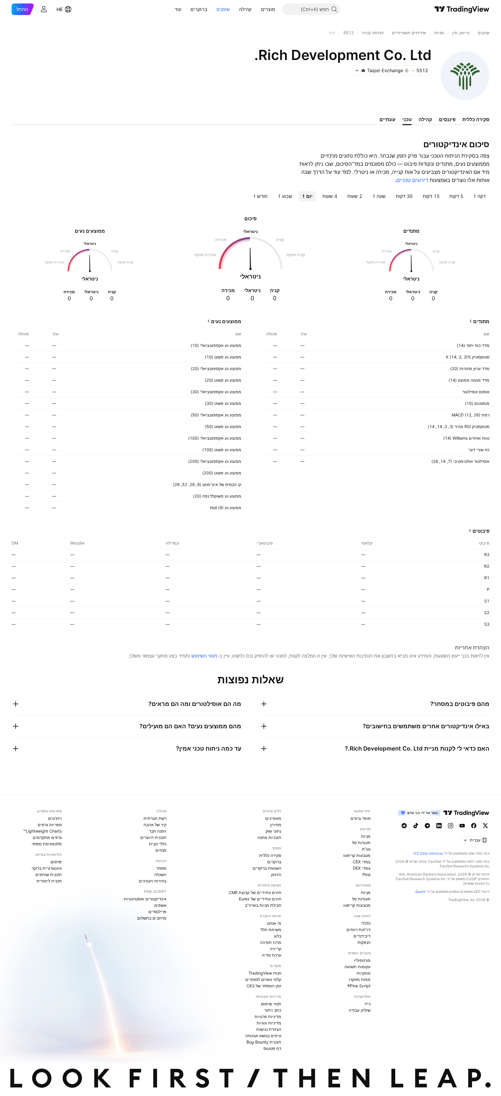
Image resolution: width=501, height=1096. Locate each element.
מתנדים (481, 321)
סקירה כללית (270, 855)
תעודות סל (361, 842)
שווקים (223, 9)
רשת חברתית (155, 818)
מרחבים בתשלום (151, 917)
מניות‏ (366, 836)
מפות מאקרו (360, 979)
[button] (256, 9)
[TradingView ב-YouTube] (462, 826)
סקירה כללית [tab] (475, 119)
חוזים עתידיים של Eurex (260, 898)
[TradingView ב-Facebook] (474, 826)
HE (60, 9)
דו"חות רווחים (358, 929)
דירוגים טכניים (412, 180)
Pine (366, 874)
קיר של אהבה (155, 824)
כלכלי (366, 923)
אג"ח (366, 848)
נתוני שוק (273, 831)
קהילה (245, 9)
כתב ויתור (272, 1010)
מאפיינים (273, 818)
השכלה (160, 874)
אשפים (160, 905)
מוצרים (268, 9)
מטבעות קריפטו (357, 855)
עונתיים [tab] (387, 119)
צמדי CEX (362, 861)
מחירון (275, 824)
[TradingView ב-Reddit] (404, 826)
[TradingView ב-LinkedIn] (439, 826)
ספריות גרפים (50, 824)
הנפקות (364, 942)
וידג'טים (55, 818)
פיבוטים (481, 531)
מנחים (160, 850)
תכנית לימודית (49, 880)
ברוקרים (198, 9)
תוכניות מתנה (269, 837)
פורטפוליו (362, 960)
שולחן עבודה (360, 1010)
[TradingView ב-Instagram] (450, 826)
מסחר (161, 868)
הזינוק (276, 874)
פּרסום (56, 861)
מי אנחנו (274, 923)
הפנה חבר (157, 831)
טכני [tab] (407, 119)
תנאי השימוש (204, 656)
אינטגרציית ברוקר (47, 868)
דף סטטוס (272, 1048)
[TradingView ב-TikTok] (416, 826)
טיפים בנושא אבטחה (263, 1035)
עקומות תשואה (357, 966)
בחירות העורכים (152, 880)
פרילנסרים (157, 911)
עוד (178, 9)
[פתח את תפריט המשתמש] (44, 9)
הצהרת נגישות (268, 1029)
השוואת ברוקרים (267, 868)
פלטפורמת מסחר (47, 843)
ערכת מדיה (271, 955)
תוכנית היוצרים (153, 837)
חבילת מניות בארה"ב (263, 905)
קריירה (275, 948)
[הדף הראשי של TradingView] (462, 9)
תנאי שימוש (271, 1003)
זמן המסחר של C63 (263, 985)
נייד (367, 1003)
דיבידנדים (362, 935)
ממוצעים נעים (226, 321)
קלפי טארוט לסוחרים (263, 979)
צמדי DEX (362, 868)
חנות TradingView (264, 973)
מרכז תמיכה (270, 942)
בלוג (277, 935)
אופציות (364, 973)
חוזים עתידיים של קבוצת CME (255, 892)
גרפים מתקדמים (47, 837)
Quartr (420, 891)
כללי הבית (157, 843)
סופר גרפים (361, 818)
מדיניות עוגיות (269, 1022)
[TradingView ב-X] (485, 826)
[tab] (479, 196)
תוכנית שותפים (48, 874)
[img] (363, 70)
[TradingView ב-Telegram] (427, 826)
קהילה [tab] (425, 119)
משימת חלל (271, 929)
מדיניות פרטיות (268, 1016)
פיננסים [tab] (447, 119)
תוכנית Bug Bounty (263, 1041)
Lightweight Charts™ (42, 831)
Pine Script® (359, 985)
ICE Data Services (428, 853)
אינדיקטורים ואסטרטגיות (145, 898)
